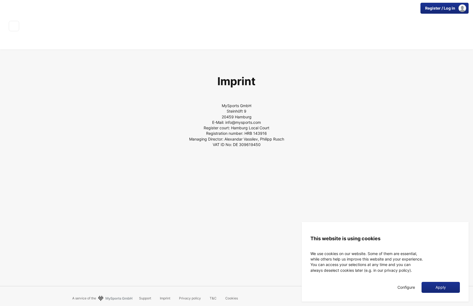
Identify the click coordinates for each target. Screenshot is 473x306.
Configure (406, 287)
